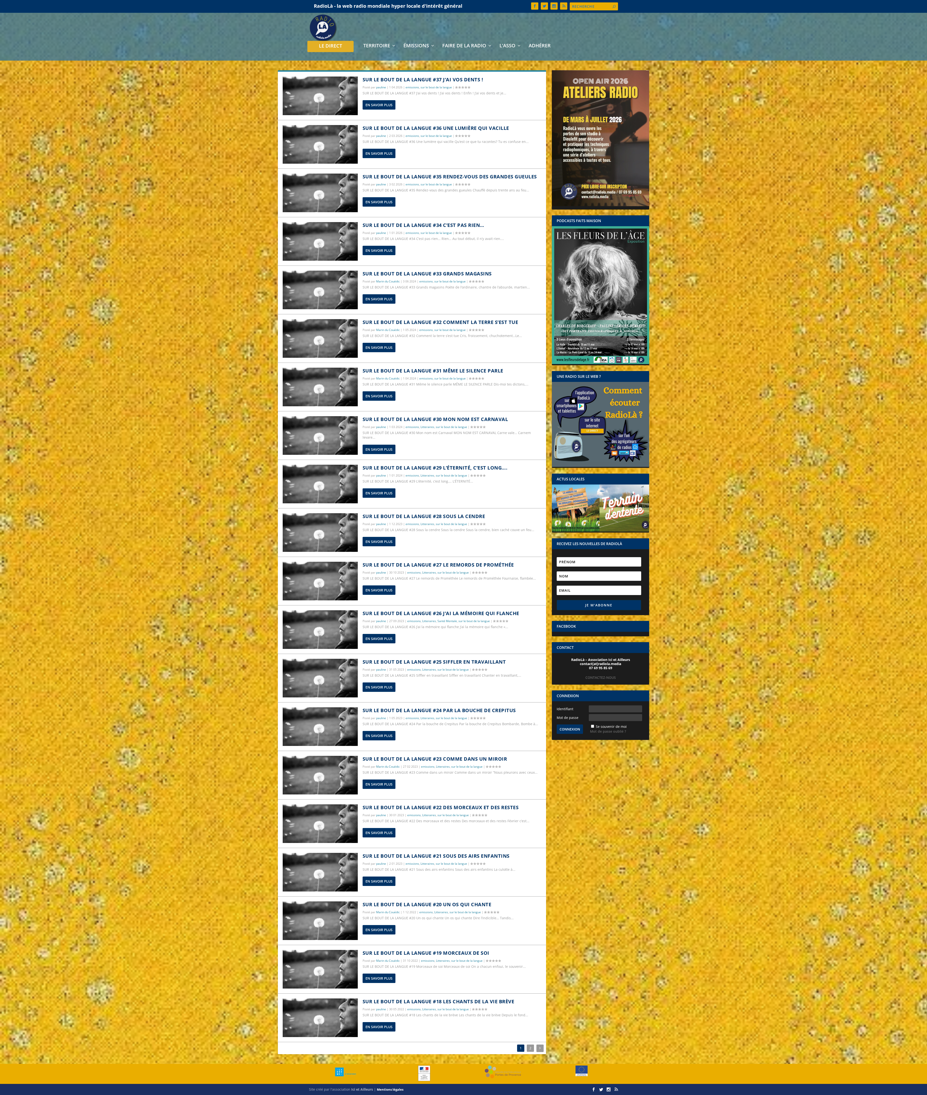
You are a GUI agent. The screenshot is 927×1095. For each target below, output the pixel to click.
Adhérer (540, 46)
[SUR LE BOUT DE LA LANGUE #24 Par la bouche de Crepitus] (320, 726)
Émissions (416, 46)
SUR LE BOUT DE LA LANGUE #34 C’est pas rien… (423, 225)
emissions (412, 87)
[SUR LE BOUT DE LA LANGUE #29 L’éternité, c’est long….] (320, 484)
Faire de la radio (464, 46)
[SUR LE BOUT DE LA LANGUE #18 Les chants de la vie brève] (320, 1017)
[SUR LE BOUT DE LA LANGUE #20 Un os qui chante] (320, 920)
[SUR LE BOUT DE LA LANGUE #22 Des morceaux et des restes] (320, 823)
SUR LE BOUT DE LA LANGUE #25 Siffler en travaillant (434, 662)
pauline (381, 87)
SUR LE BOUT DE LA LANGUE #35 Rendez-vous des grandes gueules (450, 176)
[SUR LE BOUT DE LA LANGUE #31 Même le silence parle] (320, 387)
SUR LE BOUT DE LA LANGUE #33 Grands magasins (427, 273)
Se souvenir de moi (611, 726)
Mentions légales (390, 1089)
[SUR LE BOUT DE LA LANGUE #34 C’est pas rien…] (320, 241)
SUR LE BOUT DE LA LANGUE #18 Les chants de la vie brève (438, 1001)
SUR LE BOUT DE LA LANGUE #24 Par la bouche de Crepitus (439, 710)
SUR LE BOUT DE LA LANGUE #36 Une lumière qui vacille (436, 128)
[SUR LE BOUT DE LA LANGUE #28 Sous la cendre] (320, 532)
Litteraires (427, 427)
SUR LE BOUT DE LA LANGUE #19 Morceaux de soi (426, 953)
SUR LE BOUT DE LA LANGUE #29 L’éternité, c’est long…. (435, 467)
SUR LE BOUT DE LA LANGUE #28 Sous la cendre (424, 516)
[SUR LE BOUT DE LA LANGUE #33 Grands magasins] (320, 290)
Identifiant (565, 709)
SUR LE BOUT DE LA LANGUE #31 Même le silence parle (433, 370)
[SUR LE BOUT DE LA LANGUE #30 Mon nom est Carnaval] (320, 435)
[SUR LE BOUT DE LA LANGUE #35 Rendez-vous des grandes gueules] (320, 193)
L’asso (507, 46)
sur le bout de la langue (436, 87)
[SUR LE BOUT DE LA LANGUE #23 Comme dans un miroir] (320, 775)
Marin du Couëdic (388, 281)
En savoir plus (379, 105)
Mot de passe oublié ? (608, 731)
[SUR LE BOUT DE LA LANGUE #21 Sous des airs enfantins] (320, 872)
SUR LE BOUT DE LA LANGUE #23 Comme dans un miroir (435, 759)
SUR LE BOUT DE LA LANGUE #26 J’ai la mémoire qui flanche (441, 613)
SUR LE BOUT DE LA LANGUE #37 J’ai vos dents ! (423, 79)
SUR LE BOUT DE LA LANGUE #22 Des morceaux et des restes (441, 807)
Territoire (376, 46)
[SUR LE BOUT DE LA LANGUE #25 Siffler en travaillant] (320, 678)
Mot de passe (567, 717)
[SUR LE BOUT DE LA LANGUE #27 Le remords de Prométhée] (320, 581)
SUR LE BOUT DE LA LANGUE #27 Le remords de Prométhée (438, 565)
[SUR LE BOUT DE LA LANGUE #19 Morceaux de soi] (320, 969)
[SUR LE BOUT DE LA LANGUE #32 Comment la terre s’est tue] (320, 338)
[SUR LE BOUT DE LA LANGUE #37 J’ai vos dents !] (320, 96)
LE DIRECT (330, 46)
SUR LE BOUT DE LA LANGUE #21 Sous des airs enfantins (436, 856)
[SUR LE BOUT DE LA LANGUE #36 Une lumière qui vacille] (320, 144)
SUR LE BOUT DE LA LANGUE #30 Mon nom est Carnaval (435, 419)
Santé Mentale (447, 621)
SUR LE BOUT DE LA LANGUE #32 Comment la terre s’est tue (440, 322)
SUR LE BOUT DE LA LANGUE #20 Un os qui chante (427, 904)
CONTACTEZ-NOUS (600, 677)
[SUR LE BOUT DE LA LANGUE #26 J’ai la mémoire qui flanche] (320, 629)
